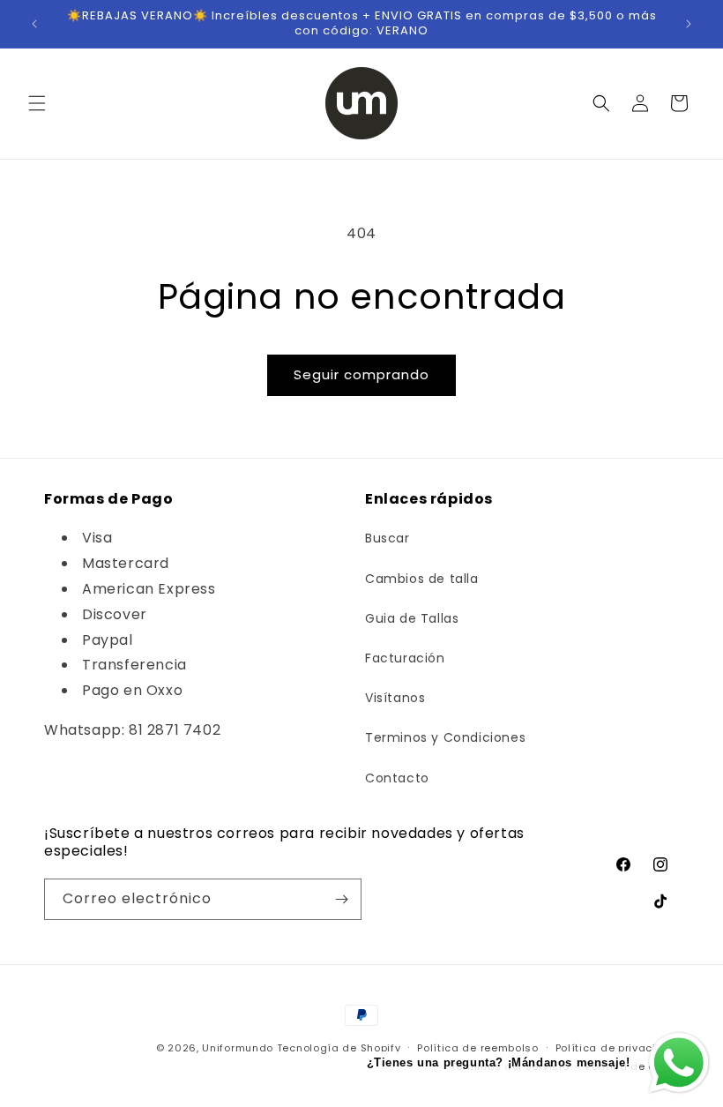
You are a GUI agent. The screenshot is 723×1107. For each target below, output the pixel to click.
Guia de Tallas (411, 618)
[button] (37, 103)
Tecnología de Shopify (339, 1048)
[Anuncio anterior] (34, 23)
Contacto (397, 778)
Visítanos (395, 698)
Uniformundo (237, 1048)
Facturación (405, 658)
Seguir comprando (361, 374)
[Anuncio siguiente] (688, 23)
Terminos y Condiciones (445, 737)
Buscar (387, 538)
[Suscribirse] (341, 899)
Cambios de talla (422, 578)
